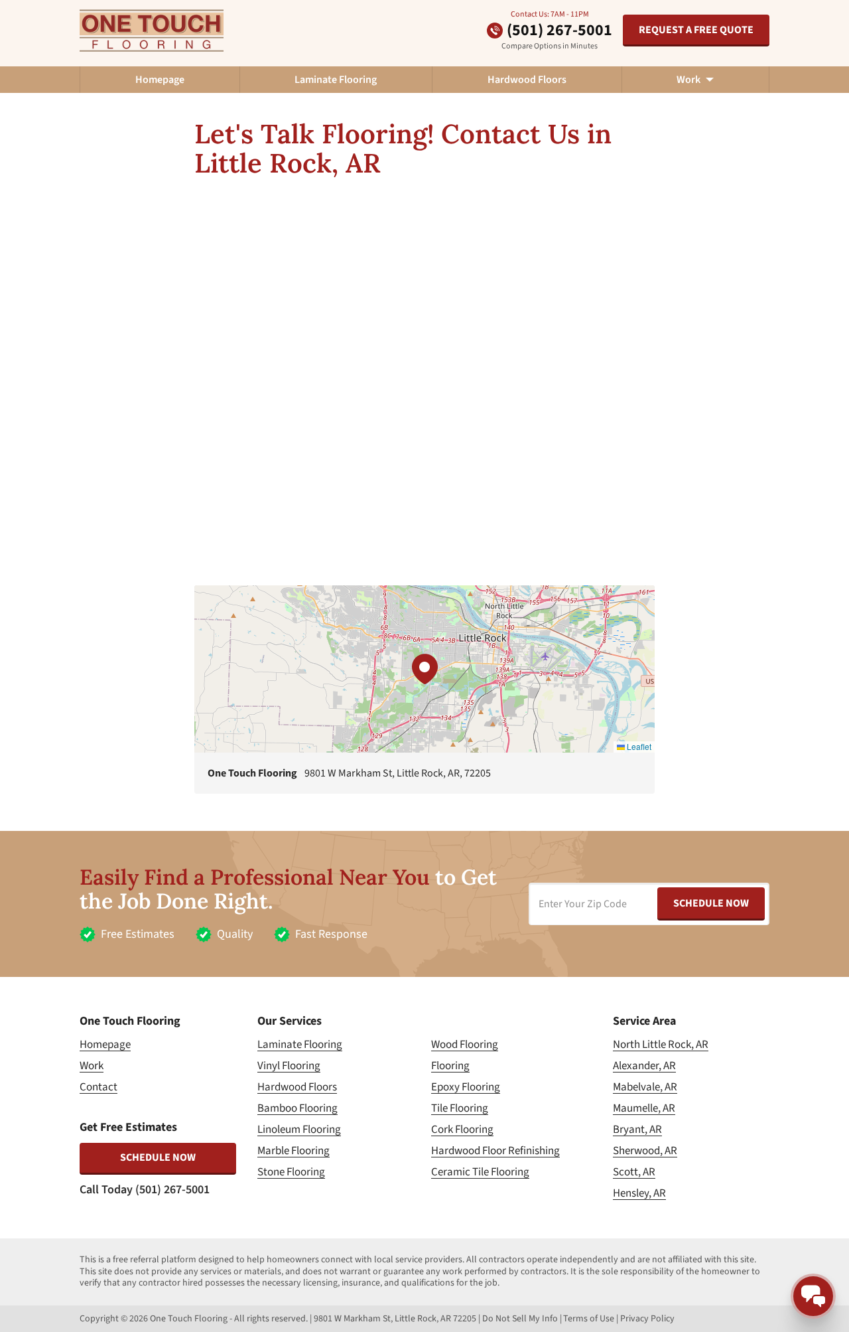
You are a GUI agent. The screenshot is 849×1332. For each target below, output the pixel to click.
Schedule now (158, 1157)
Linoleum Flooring (299, 1130)
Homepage (159, 79)
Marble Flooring (293, 1151)
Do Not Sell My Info (520, 1318)
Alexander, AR (644, 1066)
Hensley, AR (639, 1193)
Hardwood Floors (527, 79)
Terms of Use (588, 1318)
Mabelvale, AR (645, 1087)
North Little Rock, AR (660, 1045)
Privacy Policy (647, 1318)
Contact (98, 1087)
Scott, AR (634, 1172)
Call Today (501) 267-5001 (145, 1189)
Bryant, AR (637, 1130)
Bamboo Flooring (297, 1108)
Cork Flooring (462, 1130)
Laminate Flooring (335, 79)
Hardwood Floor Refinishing (495, 1151)
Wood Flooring (464, 1045)
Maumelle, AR (644, 1108)
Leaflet (638, 746)
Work (91, 1066)
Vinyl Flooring (288, 1066)
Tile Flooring (459, 1108)
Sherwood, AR (645, 1151)
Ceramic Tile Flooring (480, 1172)
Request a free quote (696, 30)
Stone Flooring (291, 1172)
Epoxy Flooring (465, 1087)
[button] (424, 669)
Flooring (450, 1066)
